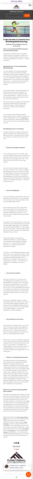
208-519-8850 (16, 1)
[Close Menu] (29, 5)
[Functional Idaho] (16, 7)
